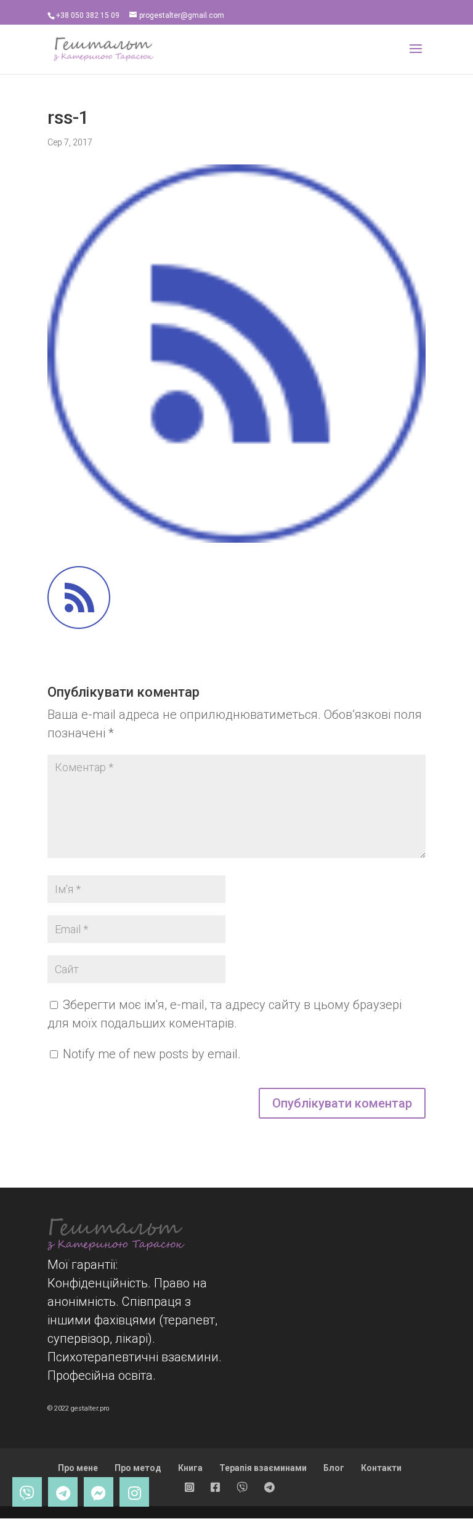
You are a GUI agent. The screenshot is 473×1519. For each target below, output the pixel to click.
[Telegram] (63, 1492)
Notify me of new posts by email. (152, 1054)
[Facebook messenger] (98, 1492)
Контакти (381, 1468)
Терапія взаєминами (263, 1468)
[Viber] (27, 1492)
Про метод (138, 1468)
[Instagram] (134, 1492)
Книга (190, 1468)
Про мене (78, 1468)
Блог (333, 1468)
